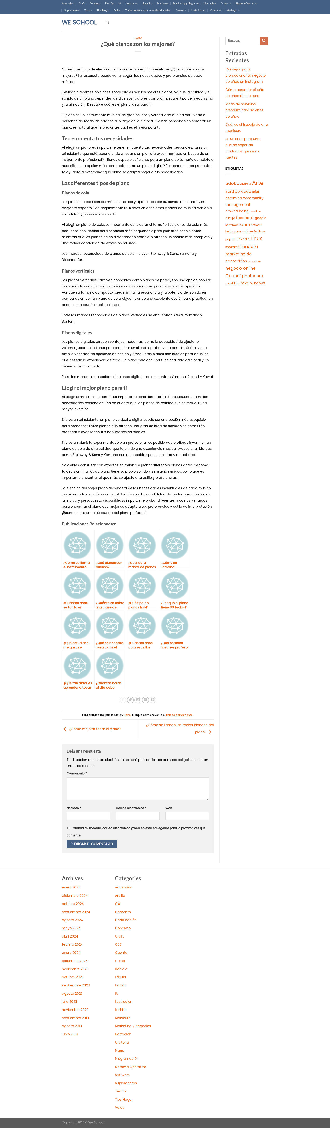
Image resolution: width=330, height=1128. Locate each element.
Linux (256, 238)
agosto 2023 (72, 993)
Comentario (77, 773)
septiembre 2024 (76, 912)
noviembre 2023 (75, 969)
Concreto (123, 928)
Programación (127, 1058)
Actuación (68, 3)
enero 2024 (71, 952)
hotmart (256, 225)
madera (249, 246)
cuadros (255, 211)
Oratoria (226, 3)
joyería (252, 231)
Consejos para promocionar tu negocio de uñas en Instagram (245, 75)
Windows (258, 283)
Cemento (95, 3)
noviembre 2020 (75, 1009)
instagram (233, 231)
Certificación (126, 920)
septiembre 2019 (75, 1018)
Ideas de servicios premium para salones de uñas (244, 110)
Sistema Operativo (246, 3)
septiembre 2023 (76, 985)
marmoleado (254, 261)
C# (118, 903)
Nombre (74, 808)
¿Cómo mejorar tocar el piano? (94, 729)
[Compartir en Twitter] (130, 700)
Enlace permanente (179, 715)
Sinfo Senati (198, 10)
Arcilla (120, 895)
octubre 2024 (73, 903)
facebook (245, 217)
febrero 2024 (72, 944)
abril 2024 (70, 936)
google (260, 218)
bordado (243, 191)
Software (122, 1075)
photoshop (253, 275)
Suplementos (72, 10)
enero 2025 (71, 887)
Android (245, 184)
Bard (229, 191)
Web (168, 808)
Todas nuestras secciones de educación (148, 10)
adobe (232, 183)
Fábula (120, 977)
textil (245, 283)
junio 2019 (70, 1034)
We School (79, 22)
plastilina (232, 283)
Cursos (180, 10)
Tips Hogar (103, 10)
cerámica (233, 198)
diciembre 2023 (74, 961)
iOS (244, 231)
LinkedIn (243, 238)
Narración (210, 3)
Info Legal (231, 10)
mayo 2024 (71, 928)
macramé (232, 247)
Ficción (109, 3)
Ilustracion (132, 3)
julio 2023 (69, 1001)
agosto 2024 (72, 920)
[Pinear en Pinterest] (145, 700)
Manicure (162, 3)
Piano (138, 37)
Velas (117, 10)
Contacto (215, 10)
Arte (258, 183)
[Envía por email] (137, 700)
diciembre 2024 (75, 895)
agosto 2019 (72, 1026)
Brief (255, 191)
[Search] (107, 22)
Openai (233, 276)
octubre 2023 (73, 977)
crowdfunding (237, 211)
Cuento (121, 952)
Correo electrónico (131, 808)
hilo (247, 224)
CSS (118, 944)
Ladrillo (147, 3)
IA (119, 3)
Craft (82, 3)
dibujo (230, 218)
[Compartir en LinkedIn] (153, 700)
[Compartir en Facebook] (123, 700)
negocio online (240, 268)
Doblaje (121, 969)
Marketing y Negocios (186, 3)
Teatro (88, 10)
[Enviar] (264, 41)
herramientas (234, 225)
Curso (120, 961)
